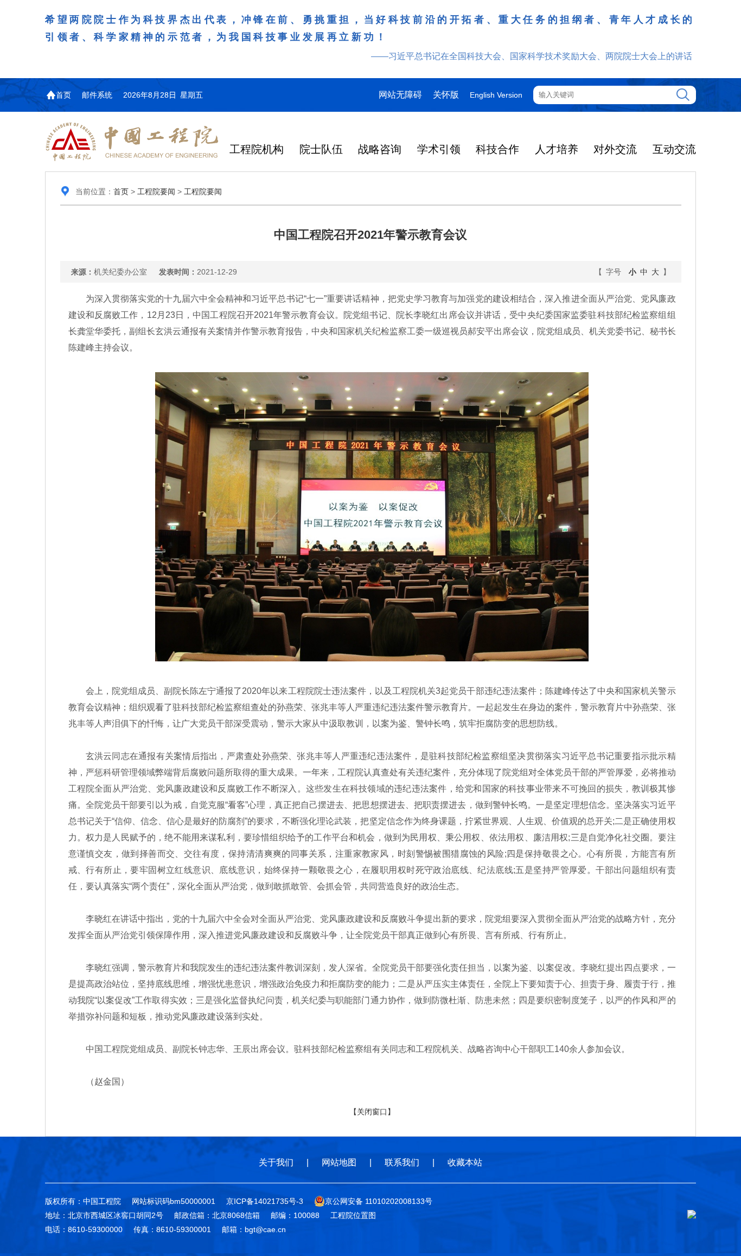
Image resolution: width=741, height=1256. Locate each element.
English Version (496, 95)
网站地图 (339, 1162)
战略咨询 (379, 149)
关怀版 (446, 94)
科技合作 (497, 149)
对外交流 (615, 149)
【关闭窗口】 (372, 1111)
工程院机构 (256, 149)
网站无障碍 (400, 94)
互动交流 (674, 149)
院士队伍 (321, 149)
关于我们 (276, 1162)
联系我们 (402, 1162)
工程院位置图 (353, 1215)
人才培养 (556, 149)
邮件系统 (97, 95)
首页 (63, 95)
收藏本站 (465, 1162)
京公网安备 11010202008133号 (378, 1201)
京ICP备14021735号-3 (264, 1201)
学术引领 (439, 149)
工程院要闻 (156, 191)
